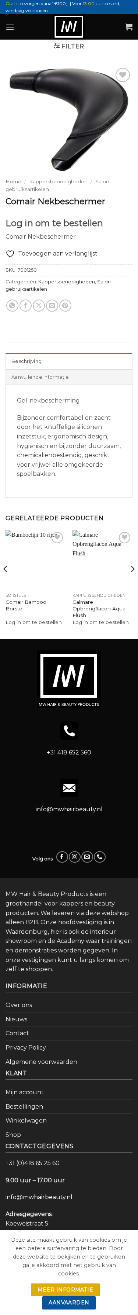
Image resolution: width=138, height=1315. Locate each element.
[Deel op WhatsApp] (12, 306)
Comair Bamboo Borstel (26, 605)
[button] (10, 27)
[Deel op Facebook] (26, 306)
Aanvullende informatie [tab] (40, 377)
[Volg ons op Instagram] (74, 857)
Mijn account (25, 1092)
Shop (13, 1134)
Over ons (19, 1005)
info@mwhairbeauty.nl (69, 809)
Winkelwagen (26, 1120)
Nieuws (16, 1019)
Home (13, 181)
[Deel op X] (39, 306)
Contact (17, 1033)
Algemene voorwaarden (41, 1061)
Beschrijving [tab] (26, 361)
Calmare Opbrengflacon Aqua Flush (98, 608)
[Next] (132, 583)
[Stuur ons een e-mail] (87, 857)
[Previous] (5, 583)
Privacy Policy (26, 1047)
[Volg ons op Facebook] (62, 857)
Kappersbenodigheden (58, 181)
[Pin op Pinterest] (65, 306)
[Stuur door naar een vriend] (52, 306)
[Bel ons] (99, 857)
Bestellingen (24, 1106)
